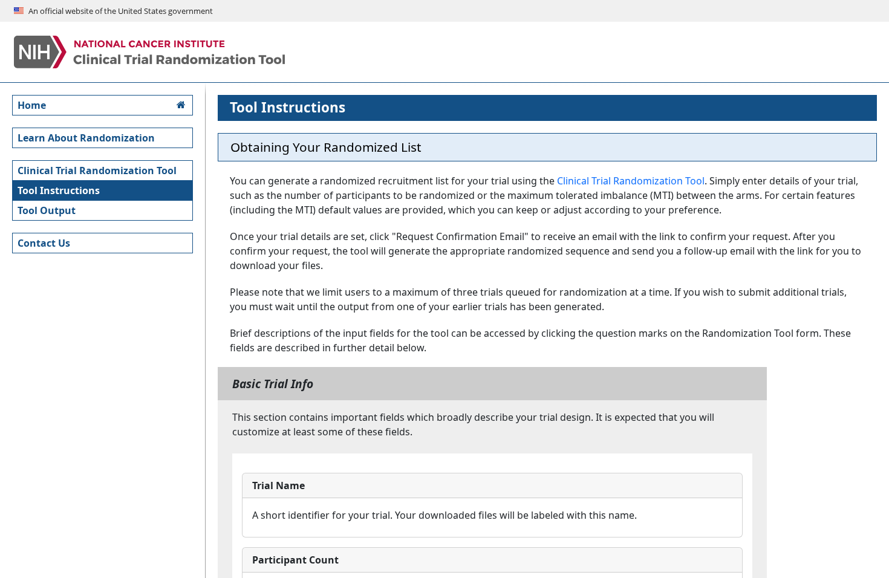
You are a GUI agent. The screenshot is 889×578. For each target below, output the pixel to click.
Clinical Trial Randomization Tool (631, 180)
